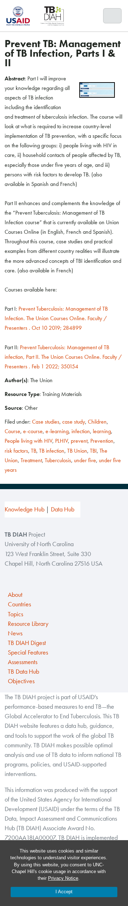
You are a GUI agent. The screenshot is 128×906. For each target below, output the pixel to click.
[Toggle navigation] (112, 16)
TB (33, 450)
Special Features (28, 652)
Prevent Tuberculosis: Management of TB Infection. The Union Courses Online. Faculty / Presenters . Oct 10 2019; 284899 (56, 318)
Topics (15, 614)
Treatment (31, 460)
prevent (79, 440)
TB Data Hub (23, 671)
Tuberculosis (58, 460)
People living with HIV (28, 440)
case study (73, 421)
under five (85, 460)
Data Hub (62, 509)
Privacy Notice (63, 878)
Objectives (21, 681)
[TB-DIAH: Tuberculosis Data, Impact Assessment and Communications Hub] (52, 16)
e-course (33, 431)
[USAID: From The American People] (20, 16)
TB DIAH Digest (27, 643)
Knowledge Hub (24, 509)
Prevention (101, 440)
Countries (19, 604)
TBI (93, 450)
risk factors (16, 450)
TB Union (77, 450)
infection (80, 431)
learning (102, 431)
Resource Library (28, 624)
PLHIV (61, 440)
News (15, 633)
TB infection (51, 450)
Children (97, 421)
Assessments (22, 662)
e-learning (57, 431)
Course (12, 431)
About (15, 595)
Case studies (45, 421)
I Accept (64, 891)
